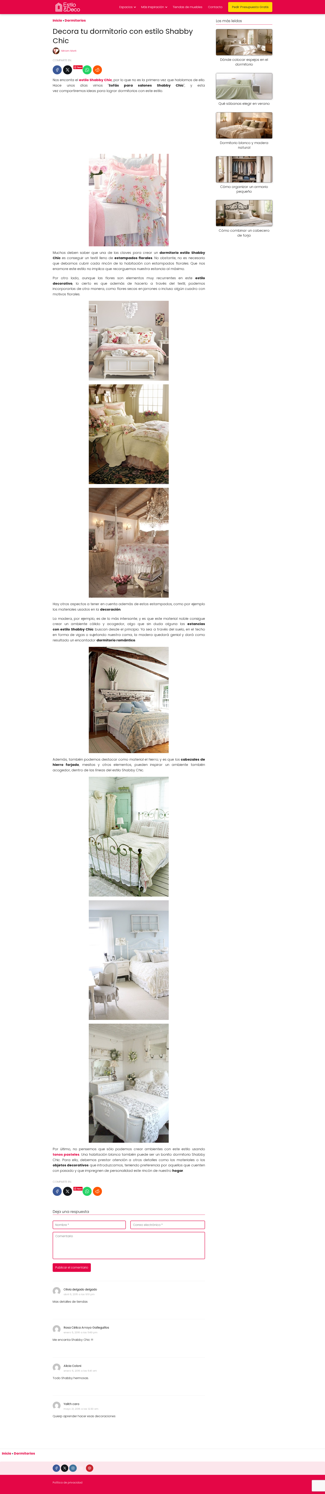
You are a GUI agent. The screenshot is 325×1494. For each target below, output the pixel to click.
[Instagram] (73, 1468)
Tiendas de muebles (187, 7)
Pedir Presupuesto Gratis (250, 7)
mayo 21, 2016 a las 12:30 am (81, 1409)
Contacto (215, 7)
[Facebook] (57, 69)
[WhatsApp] (87, 69)
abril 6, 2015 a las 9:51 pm (79, 1294)
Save (79, 67)
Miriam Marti (68, 51)
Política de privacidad (67, 1482)
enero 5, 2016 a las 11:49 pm (80, 1332)
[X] (67, 69)
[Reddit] (97, 69)
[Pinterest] (89, 1468)
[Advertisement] (129, 123)
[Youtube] (81, 1468)
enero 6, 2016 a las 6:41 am (80, 1371)
